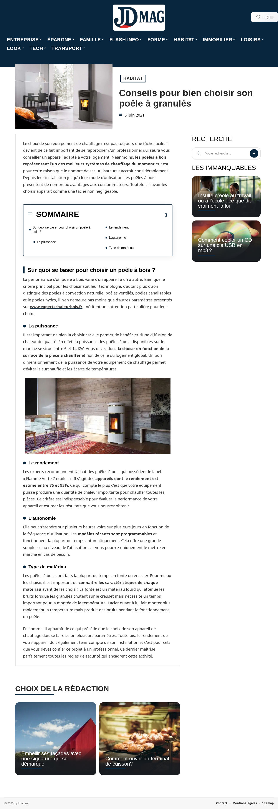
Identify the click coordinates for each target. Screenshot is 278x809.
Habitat (133, 78)
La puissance (46, 242)
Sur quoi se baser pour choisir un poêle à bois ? (61, 229)
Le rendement (119, 227)
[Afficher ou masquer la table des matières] (123, 214)
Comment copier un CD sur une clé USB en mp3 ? (225, 245)
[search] (258, 17)
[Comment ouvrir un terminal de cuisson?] (139, 738)
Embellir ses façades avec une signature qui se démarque (51, 758)
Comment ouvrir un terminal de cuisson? (137, 761)
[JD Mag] (139, 18)
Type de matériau (121, 248)
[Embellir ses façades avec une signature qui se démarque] (55, 738)
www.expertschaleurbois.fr (56, 306)
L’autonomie (117, 237)
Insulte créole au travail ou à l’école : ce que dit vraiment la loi (224, 200)
